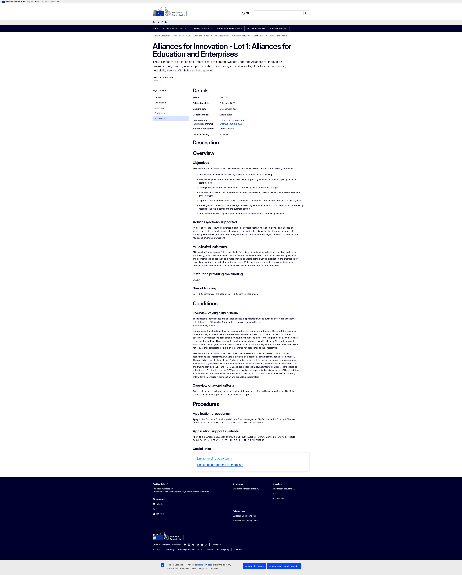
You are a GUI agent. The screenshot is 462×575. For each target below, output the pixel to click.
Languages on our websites (190, 549)
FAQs (275, 493)
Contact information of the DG (246, 489)
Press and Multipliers (278, 28)
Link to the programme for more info (220, 464)
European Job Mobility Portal (245, 520)
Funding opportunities (222, 36)
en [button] (247, 13)
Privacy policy (223, 549)
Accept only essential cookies (284, 566)
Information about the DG (284, 489)
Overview (159, 108)
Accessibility (278, 498)
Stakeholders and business (228, 28)
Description (160, 102)
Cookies (209, 549)
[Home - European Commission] (172, 12)
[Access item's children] (186, 28)
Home (155, 28)
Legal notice (238, 549)
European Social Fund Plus (244, 516)
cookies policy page (203, 565)
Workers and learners (256, 28)
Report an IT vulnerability (163, 549)
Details (157, 97)
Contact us (216, 544)
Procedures (160, 118)
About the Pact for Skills (172, 28)
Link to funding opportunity (214, 458)
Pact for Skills (179, 36)
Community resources (200, 28)
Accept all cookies (254, 566)
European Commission (161, 36)
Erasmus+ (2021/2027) (231, 124)
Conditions (159, 113)
